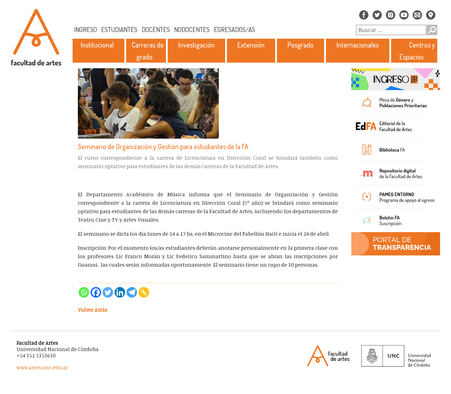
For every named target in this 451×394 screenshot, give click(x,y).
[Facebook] (96, 292)
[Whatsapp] (84, 292)
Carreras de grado (148, 50)
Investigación (196, 44)
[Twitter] (108, 292)
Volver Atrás (92, 309)
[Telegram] (131, 292)
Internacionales (357, 44)
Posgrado (301, 44)
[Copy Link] (143, 292)
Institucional (97, 44)
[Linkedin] (120, 292)
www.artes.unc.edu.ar (42, 367)
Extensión (251, 44)
